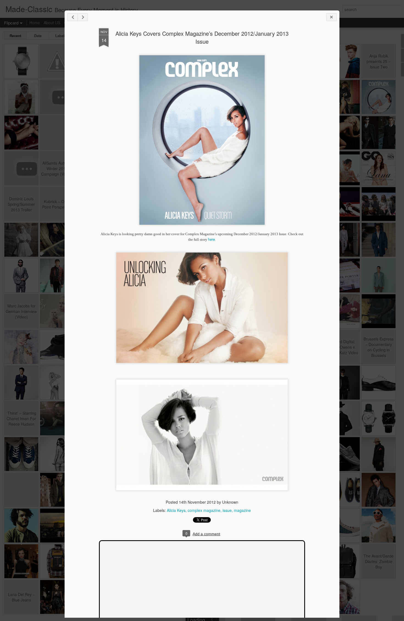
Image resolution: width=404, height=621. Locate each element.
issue (227, 510)
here (211, 239)
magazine (242, 510)
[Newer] (72, 17)
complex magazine (204, 510)
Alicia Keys (176, 510)
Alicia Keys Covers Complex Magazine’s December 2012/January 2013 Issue (202, 37)
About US (52, 22)
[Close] (331, 17)
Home (34, 22)
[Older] (83, 17)
